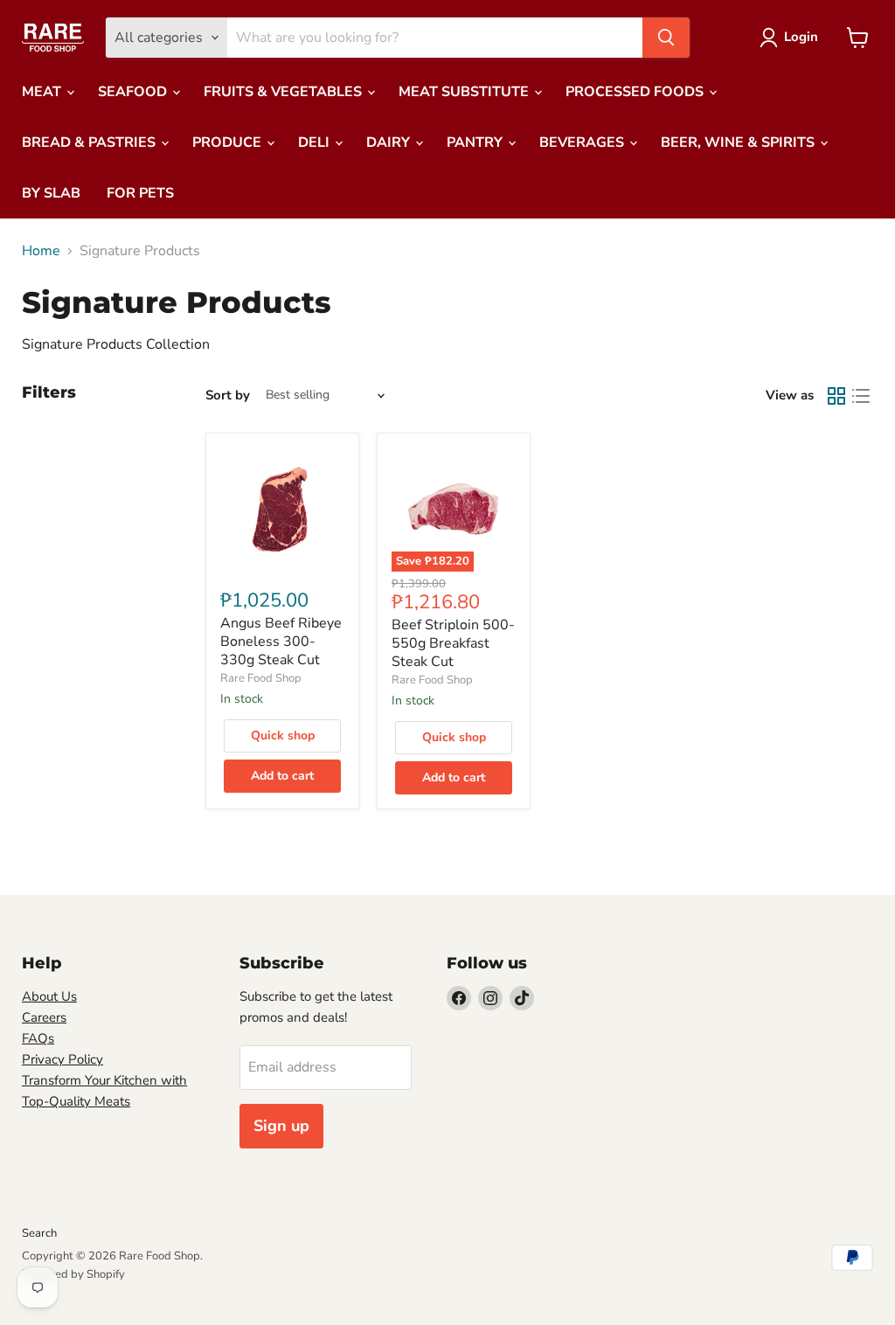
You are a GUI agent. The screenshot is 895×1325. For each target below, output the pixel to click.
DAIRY (389, 142)
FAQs (38, 1038)
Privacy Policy (62, 1059)
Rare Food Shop (261, 678)
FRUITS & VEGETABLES (284, 91)
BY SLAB (51, 193)
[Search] (666, 37)
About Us (49, 996)
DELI (315, 142)
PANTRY (476, 142)
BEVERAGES (583, 142)
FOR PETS (140, 193)
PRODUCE (228, 142)
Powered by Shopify (73, 1274)
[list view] (861, 396)
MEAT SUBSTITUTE (465, 91)
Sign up (281, 1125)
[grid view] (836, 396)
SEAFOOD (134, 91)
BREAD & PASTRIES (90, 142)
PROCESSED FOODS (636, 91)
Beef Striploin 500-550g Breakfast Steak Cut (453, 643)
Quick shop (283, 735)
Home (41, 251)
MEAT (43, 91)
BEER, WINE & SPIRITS (739, 142)
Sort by (227, 395)
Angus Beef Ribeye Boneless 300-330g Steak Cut (281, 641)
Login (801, 36)
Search (39, 1233)
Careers (44, 1017)
